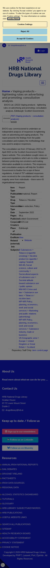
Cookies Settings (25, 24)
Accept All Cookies (25, 39)
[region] (25, 21)
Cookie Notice (14, 19)
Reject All (25, 31)
